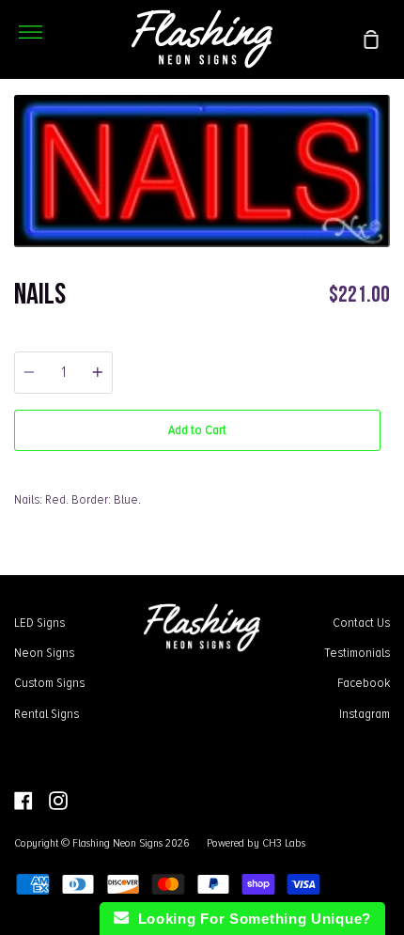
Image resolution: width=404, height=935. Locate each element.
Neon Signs (44, 652)
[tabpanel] (202, 171)
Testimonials (357, 652)
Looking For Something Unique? (250, 919)
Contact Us (361, 622)
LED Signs (39, 622)
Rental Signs (46, 713)
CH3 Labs (283, 842)
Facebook (363, 682)
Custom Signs (49, 682)
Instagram (364, 713)
